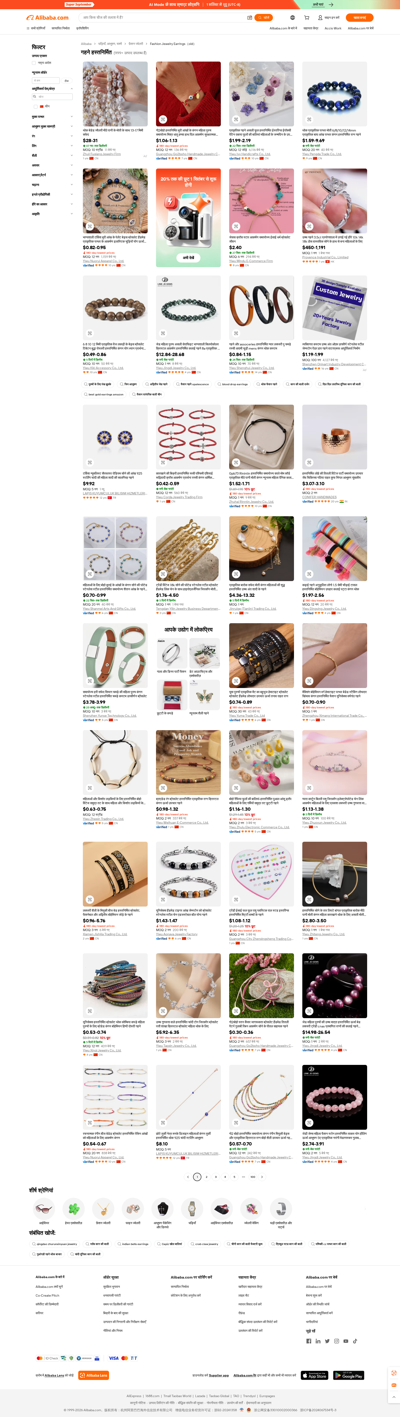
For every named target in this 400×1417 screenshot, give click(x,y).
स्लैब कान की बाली (99, 1244)
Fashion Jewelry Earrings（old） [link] (173, 44)
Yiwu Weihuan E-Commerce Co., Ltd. (182, 822)
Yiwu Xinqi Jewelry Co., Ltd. (102, 1050)
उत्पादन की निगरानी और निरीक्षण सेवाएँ (124, 1322)
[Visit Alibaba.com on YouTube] (346, 1341)
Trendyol (249, 1396)
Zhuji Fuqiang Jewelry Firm (102, 154)
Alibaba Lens (54, 1375)
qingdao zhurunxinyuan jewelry (57, 1244)
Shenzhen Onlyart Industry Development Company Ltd (334, 364)
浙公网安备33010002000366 (275, 1410)
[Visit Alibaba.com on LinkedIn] (318, 1341)
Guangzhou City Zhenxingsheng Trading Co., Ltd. (261, 939)
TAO (236, 1396)
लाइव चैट (243, 1295)
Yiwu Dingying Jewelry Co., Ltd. (324, 608)
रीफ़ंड (241, 1313)
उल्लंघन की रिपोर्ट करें (250, 1331)
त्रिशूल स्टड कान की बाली (289, 1244)
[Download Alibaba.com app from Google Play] (348, 1375)
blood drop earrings (235, 384)
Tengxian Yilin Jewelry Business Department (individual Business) (188, 608)
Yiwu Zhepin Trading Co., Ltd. (103, 819)
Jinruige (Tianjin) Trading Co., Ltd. (252, 608)
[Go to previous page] (188, 1177)
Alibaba (86, 44)
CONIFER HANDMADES (319, 497)
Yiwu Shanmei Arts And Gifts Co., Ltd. (109, 608)
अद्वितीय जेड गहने (158, 384)
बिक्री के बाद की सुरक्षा (115, 1313)
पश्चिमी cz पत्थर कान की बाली (331, 1244)
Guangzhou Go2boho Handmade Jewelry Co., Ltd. (188, 154)
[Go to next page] (262, 1177)
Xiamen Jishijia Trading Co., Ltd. (105, 934)
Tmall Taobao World (177, 1396)
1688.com (152, 1396)
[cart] (307, 18)
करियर (39, 1313)
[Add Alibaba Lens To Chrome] (93, 1375)
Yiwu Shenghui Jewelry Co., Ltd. (251, 368)
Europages (267, 1396)
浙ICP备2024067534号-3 (318, 1410)
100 (252, 1177)
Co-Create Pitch (47, 1295)
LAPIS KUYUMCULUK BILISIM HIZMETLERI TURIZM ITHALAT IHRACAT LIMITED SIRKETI (115, 493)
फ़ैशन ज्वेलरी (136, 44)
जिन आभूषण (131, 384)
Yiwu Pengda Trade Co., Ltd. (322, 154)
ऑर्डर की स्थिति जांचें (317, 1304)
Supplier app (219, 1375)
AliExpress (134, 1396)
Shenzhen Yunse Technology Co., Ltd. (110, 715)
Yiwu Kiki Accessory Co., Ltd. (103, 368)
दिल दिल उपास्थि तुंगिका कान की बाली (342, 384)
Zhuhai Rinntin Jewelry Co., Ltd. (251, 502)
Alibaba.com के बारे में (50, 1277)
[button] (250, 17)
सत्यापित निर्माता (180, 1287)
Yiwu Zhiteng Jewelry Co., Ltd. (323, 934)
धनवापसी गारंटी (112, 1295)
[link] (394, 1373)
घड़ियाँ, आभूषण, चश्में (110, 44)
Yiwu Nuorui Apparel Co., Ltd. (103, 261)
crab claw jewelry (206, 1244)
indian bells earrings (135, 1244)
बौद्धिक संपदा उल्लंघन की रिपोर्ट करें (257, 1322)
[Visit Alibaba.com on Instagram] (336, 1341)
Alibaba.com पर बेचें (319, 1287)
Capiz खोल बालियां (172, 1244)
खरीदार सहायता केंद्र (250, 1287)
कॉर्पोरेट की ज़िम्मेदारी (47, 1304)
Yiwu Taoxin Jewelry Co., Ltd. (176, 1046)
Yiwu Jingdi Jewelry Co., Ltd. (176, 368)
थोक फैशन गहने (269, 384)
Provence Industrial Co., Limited (325, 257)
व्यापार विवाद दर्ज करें (250, 1304)
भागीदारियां (312, 1322)
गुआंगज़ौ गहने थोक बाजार (49, 1254)
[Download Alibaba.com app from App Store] (314, 1375)
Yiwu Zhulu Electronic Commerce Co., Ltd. (259, 827)
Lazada (200, 1396)
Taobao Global (219, 1396)
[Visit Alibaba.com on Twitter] (327, 1341)
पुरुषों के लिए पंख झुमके (100, 384)
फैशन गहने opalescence (195, 384)
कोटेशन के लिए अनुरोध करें (186, 1295)
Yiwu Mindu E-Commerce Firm (251, 261)
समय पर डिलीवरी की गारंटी (118, 1304)
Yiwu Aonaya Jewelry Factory (176, 934)
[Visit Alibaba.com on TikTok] (355, 1341)
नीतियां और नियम (112, 1331)
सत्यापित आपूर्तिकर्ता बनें (319, 1313)
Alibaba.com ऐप (245, 1375)
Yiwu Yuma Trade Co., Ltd (247, 715)
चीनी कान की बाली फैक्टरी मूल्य (246, 1244)
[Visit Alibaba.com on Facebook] (309, 1341)
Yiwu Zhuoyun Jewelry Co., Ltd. (324, 822)
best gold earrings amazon (106, 394)
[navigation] (52, 611)
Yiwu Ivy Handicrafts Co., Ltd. (250, 154)
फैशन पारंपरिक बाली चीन (149, 394)
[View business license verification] (242, 1410)
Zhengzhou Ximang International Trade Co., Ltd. (334, 715)
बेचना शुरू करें (314, 1295)
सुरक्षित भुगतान (111, 1287)
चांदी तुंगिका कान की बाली (87, 1254)
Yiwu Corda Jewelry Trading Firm (179, 497)
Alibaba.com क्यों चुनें (49, 1287)
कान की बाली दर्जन (300, 384)
